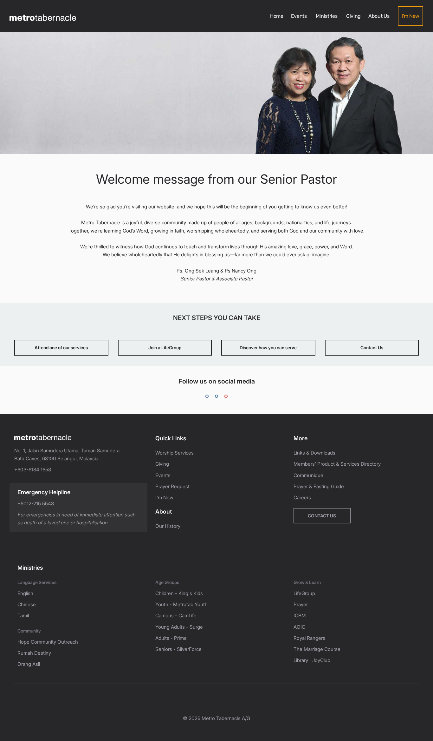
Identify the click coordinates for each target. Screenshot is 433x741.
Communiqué (308, 475)
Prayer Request (172, 486)
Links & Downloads (314, 453)
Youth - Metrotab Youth (181, 604)
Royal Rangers (309, 638)
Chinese (26, 604)
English (25, 593)
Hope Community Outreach (47, 642)
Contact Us (371, 347)
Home (276, 16)
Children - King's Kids (179, 593)
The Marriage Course (317, 649)
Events (299, 16)
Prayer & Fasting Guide (319, 486)
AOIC (299, 627)
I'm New (410, 16)
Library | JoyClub (312, 660)
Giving (353, 16)
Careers (302, 498)
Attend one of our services (61, 347)
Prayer (301, 604)
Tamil (23, 616)
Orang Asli (28, 664)
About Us (379, 16)
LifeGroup (304, 593)
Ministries (327, 16)
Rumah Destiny (34, 653)
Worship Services (174, 453)
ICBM (300, 616)
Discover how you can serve (268, 347)
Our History (167, 526)
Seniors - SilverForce (178, 649)
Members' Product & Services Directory (337, 464)
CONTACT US (322, 515)
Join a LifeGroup (164, 347)
